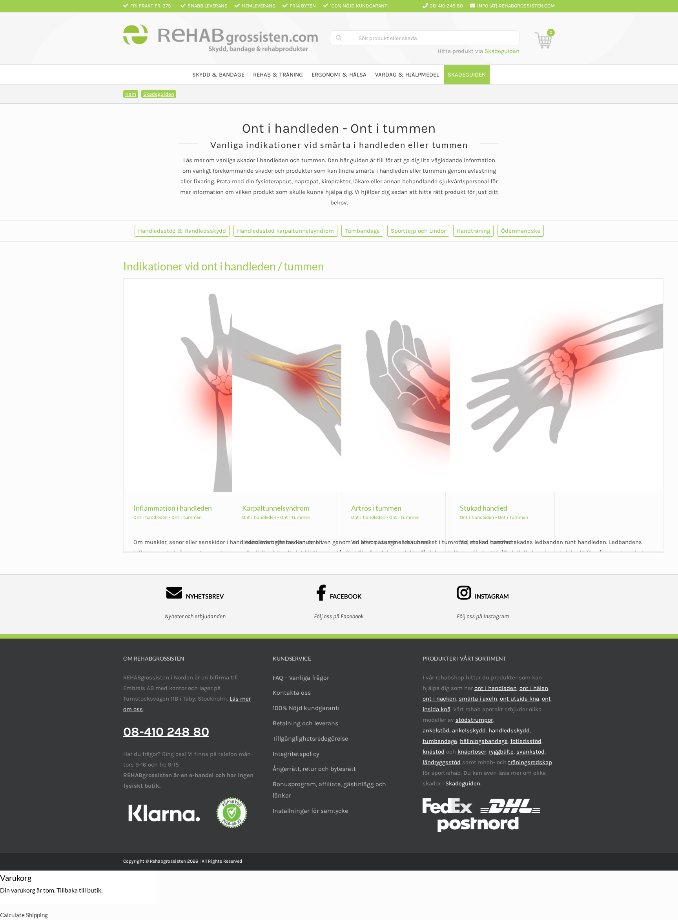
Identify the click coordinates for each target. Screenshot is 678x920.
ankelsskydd (469, 730)
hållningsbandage (484, 741)
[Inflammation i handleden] (230, 385)
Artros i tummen (376, 508)
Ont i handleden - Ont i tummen (167, 517)
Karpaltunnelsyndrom (276, 508)
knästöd (434, 751)
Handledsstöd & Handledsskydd (182, 230)
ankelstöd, (436, 730)
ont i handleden (495, 688)
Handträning (473, 230)
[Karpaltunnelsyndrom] (338, 385)
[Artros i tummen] (447, 385)
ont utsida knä (519, 698)
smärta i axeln (478, 698)
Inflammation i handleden (172, 508)
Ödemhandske (520, 230)
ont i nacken (439, 698)
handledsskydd (509, 730)
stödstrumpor (474, 719)
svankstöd (530, 751)
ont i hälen (533, 688)
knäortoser (471, 751)
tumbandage (440, 741)
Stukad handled (483, 508)
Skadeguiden (502, 51)
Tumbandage (362, 230)
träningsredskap (530, 762)
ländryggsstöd (442, 762)
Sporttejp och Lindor (418, 230)
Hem (130, 94)
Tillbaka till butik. (79, 890)
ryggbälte (501, 751)
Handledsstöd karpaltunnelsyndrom (285, 230)
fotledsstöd (525, 741)
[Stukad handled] (556, 385)
